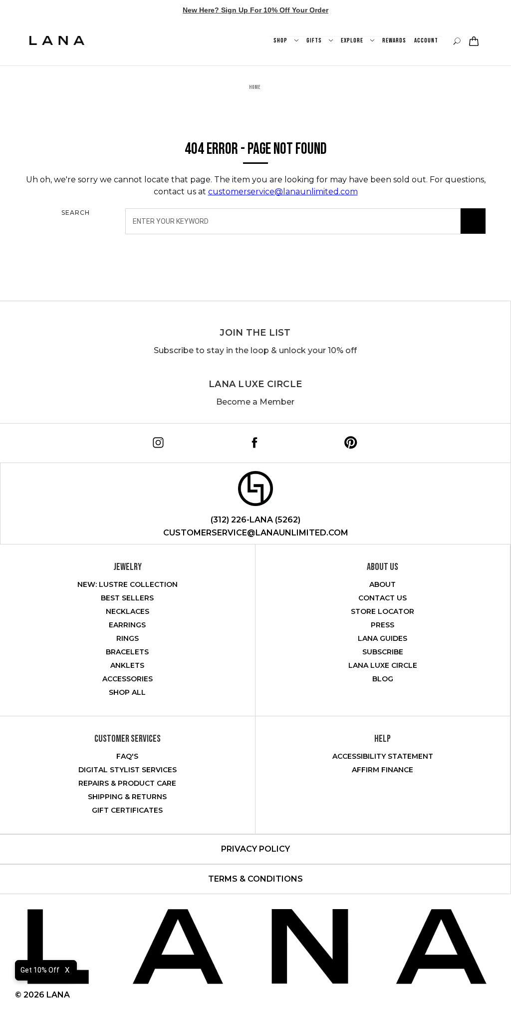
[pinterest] (349, 441)
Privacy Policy (255, 849)
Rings (127, 638)
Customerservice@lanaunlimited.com (255, 532)
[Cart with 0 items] (473, 41)
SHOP (281, 40)
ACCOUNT (426, 40)
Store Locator (382, 611)
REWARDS (394, 40)
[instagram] (156, 441)
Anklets (127, 665)
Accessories (127, 678)
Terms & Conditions (255, 879)
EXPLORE (353, 40)
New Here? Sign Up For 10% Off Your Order (255, 10)
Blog (382, 678)
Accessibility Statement (382, 756)
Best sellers (127, 597)
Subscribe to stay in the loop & (255, 350)
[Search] (473, 221)
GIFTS (314, 40)
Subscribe (382, 651)
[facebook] (253, 441)
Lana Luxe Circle (255, 384)
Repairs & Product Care (127, 783)
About (382, 584)
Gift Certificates (127, 810)
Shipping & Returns (127, 796)
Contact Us (382, 597)
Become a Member (255, 402)
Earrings (127, 624)
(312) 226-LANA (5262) (255, 519)
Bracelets (127, 651)
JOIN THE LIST (255, 332)
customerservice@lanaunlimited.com (283, 191)
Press (382, 624)
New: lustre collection (127, 584)
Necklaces (127, 611)
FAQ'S (127, 756)
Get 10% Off (39, 970)
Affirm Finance (382, 769)
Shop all (127, 692)
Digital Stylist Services (127, 769)
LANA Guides (382, 638)
